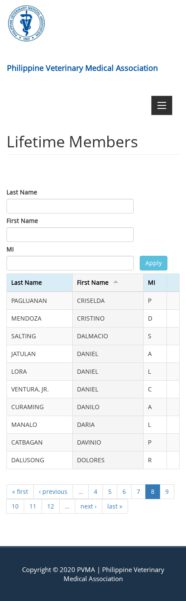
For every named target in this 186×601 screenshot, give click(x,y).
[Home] (26, 23)
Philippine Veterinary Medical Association (82, 68)
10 (15, 506)
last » (114, 506)
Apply (153, 263)
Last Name (21, 192)
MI (10, 249)
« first (20, 491)
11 (32, 506)
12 (50, 506)
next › (88, 506)
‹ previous (53, 491)
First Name (22, 220)
